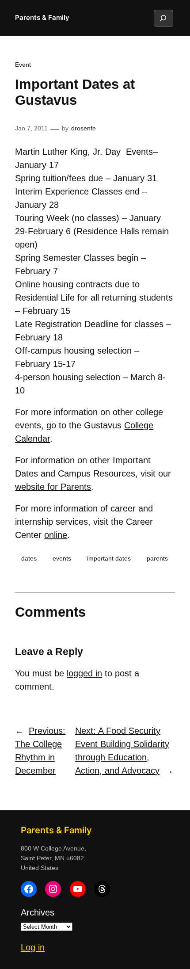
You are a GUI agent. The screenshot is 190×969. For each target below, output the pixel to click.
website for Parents (53, 487)
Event (23, 64)
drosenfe (83, 128)
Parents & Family (42, 18)
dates (29, 558)
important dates (109, 558)
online (55, 535)
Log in (33, 947)
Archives (37, 912)
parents (157, 558)
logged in (84, 673)
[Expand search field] (163, 18)
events (62, 558)
